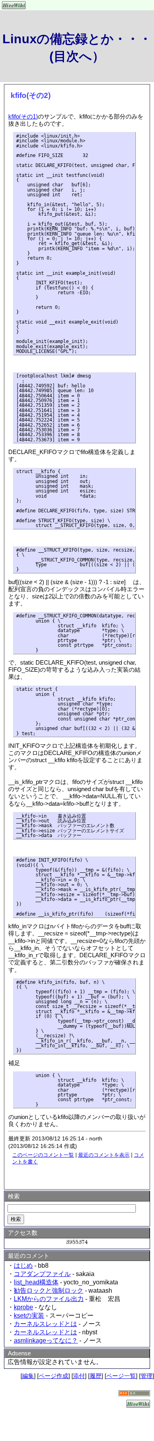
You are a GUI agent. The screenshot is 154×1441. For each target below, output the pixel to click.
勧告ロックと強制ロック (48, 1290)
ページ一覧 (121, 1375)
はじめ (23, 1265)
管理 (146, 1375)
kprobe (23, 1307)
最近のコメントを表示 (104, 1155)
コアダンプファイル (42, 1273)
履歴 (95, 1375)
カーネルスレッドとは (45, 1323)
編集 (28, 1375)
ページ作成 (53, 1375)
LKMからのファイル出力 (49, 1298)
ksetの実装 (29, 1315)
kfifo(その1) (23, 116)
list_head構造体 (36, 1282)
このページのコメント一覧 (43, 1155)
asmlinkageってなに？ (46, 1340)
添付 (79, 1375)
